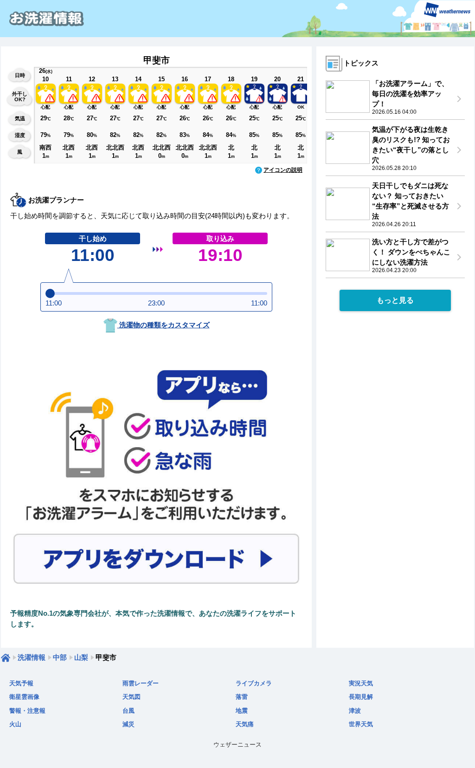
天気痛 (245, 724)
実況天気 (361, 683)
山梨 (81, 657)
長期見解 (361, 696)
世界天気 (361, 724)
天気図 (131, 696)
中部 (60, 657)
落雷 (242, 696)
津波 (355, 710)
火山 (15, 724)
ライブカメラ (254, 683)
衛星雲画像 (24, 696)
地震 (242, 710)
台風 (128, 710)
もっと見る (395, 300)
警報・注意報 (27, 710)
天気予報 (21, 683)
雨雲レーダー (140, 683)
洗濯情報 (31, 657)
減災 (128, 724)
